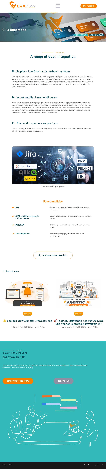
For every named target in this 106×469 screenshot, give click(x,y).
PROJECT (27, 314)
